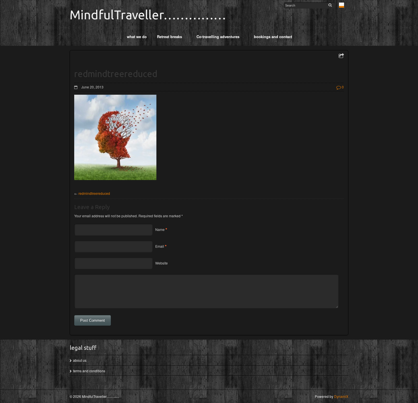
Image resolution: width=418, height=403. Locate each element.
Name (160, 229)
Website (161, 263)
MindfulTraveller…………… (148, 15)
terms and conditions (89, 370)
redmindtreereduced (94, 193)
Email (159, 246)
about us (79, 360)
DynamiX (341, 396)
